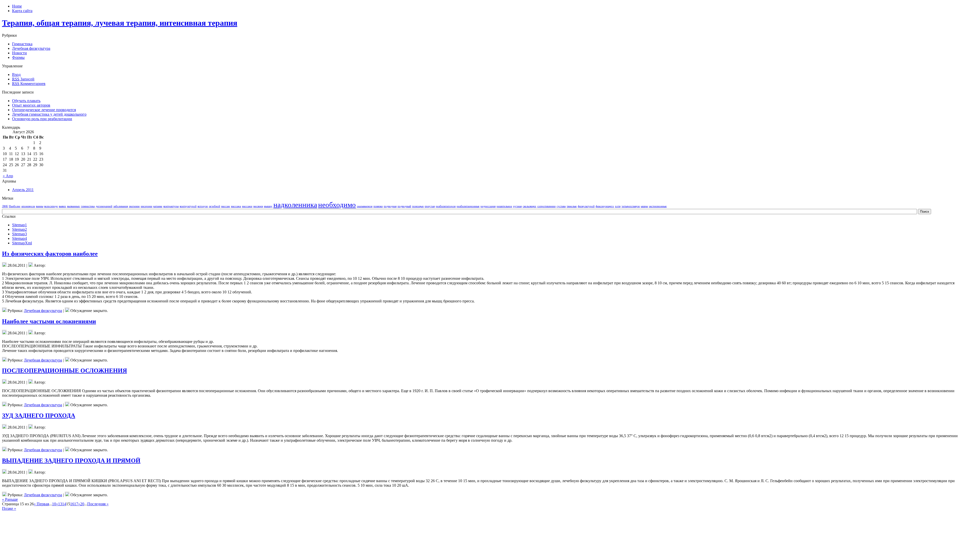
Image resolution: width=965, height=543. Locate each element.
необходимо (337, 205)
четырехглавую (630, 206)
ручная (517, 206)
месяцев (258, 206)
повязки (378, 206)
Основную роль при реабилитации (42, 119)
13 (60, 504)
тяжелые (572, 206)
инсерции (146, 206)
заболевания (120, 206)
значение (134, 206)
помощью (418, 206)
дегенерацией (104, 206)
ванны (39, 206)
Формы (18, 57)
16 (72, 504)
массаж (225, 206)
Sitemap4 (19, 238)
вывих (62, 206)
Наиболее (14, 206)
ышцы (644, 206)
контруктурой (188, 206)
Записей (23, 79)
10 (54, 504)
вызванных (73, 206)
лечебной (214, 206)
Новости (19, 53)
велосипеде (51, 206)
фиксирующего (605, 206)
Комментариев (28, 83)
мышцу (268, 206)
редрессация (488, 206)
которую (203, 206)
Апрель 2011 (23, 190)
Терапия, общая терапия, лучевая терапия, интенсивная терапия (119, 22)
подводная (390, 206)
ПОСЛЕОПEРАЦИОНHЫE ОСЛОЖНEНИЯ (64, 370)
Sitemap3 (19, 234)
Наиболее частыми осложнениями (49, 321)
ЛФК (5, 206)
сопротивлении (546, 206)
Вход (16, 74)
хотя (617, 206)
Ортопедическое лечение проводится (44, 110)
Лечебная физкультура (31, 48)
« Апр (8, 176)
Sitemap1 (19, 225)
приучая (430, 206)
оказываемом (364, 206)
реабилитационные (468, 206)
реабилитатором (446, 206)
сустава (561, 206)
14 (64, 504)
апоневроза (28, 206)
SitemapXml (22, 243)
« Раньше (10, 499)
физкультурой (586, 206)
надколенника (295, 205)
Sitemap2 (19, 229)
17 (76, 504)
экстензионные (658, 206)
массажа (236, 206)
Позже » (9, 508)
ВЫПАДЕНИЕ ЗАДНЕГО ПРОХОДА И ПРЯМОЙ (71, 460)
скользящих (529, 206)
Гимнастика (22, 44)
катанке (157, 206)
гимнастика (88, 206)
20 (82, 504)
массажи (247, 206)
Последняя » (98, 504)
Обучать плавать (26, 101)
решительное (504, 206)
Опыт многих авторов (31, 105)
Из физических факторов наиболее (50, 253)
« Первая (41, 504)
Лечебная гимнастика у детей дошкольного (49, 114)
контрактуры (171, 206)
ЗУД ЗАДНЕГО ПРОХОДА (38, 415)
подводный (404, 206)
